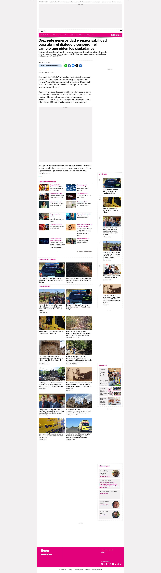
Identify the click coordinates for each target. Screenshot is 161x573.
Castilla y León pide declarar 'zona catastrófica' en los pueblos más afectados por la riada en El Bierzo (51, 384)
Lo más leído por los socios (47, 259)
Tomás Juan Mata (104, 505)
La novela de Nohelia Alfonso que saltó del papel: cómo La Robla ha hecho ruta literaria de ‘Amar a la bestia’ (50, 308)
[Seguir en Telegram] (108, 564)
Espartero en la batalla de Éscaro (79, 1)
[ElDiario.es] (116, 35)
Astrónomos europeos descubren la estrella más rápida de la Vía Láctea (78, 279)
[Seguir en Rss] (120, 564)
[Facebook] (69, 65)
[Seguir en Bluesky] (102, 564)
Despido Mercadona (116, 1)
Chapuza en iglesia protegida (106, 1)
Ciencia (67, 35)
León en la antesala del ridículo (104, 502)
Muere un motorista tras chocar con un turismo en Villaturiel (51, 332)
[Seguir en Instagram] (110, 564)
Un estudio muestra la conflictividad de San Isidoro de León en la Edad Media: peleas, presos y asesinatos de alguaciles (79, 385)
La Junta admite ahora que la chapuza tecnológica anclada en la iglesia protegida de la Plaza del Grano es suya (51, 359)
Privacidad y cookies (78, 569)
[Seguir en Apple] (104, 552)
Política (49, 35)
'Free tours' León (97, 1)
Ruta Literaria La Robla (53, 1)
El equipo (70, 569)
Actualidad (43, 35)
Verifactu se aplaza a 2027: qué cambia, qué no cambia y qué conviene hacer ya (103, 401)
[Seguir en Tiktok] (116, 564)
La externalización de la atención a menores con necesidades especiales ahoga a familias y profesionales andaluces (104, 382)
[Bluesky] (73, 65)
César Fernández (43, 312)
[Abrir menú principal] (121, 31)
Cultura (55, 35)
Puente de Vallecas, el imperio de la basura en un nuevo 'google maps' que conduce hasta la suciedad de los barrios (103, 391)
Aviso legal (87, 569)
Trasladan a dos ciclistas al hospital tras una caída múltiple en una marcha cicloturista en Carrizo (78, 436)
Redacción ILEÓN (43, 415)
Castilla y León (89, 35)
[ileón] (50, 550)
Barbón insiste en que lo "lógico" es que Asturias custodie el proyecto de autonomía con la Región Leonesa (110, 231)
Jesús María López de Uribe (73, 337)
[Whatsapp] (65, 65)
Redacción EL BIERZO (71, 364)
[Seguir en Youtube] (113, 564)
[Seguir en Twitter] (104, 564)
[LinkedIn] (80, 65)
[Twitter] (76, 65)
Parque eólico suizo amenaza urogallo (65, 1)
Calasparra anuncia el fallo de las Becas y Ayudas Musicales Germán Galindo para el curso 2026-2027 (103, 372)
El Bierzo (81, 35)
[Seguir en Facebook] (106, 564)
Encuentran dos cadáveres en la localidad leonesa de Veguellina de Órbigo (51, 280)
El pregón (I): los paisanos (104, 512)
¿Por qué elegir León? (73, 409)
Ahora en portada (44, 286)
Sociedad (61, 35)
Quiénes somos (62, 569)
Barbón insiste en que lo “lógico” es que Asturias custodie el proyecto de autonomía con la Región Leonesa (51, 411)
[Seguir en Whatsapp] (118, 564)
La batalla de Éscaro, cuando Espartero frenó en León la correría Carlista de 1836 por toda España (78, 333)
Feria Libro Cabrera (89, 1)
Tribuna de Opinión (104, 466)
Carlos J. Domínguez (44, 364)
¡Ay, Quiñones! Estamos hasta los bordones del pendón (111, 276)
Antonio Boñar (103, 515)
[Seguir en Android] (102, 552)
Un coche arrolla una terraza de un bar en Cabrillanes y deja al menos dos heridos (51, 436)
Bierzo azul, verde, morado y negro (108, 491)
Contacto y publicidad (97, 569)
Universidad (74, 35)
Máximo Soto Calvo (107, 280)
